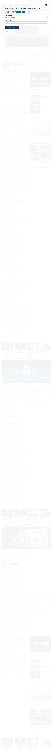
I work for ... (9, 20)
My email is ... (9, 15)
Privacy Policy (8, 31)
